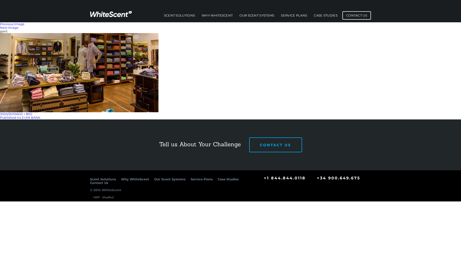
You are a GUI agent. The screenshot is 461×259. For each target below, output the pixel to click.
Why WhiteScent (217, 15)
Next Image (9, 27)
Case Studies (326, 15)
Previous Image (12, 24)
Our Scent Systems (256, 15)
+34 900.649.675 (338, 178)
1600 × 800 (23, 114)
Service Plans (294, 15)
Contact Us (356, 15)
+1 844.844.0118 (285, 178)
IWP (96, 197)
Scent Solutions (179, 15)
